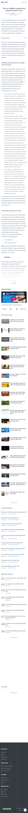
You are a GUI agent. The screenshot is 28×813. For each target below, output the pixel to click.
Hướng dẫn (4, 778)
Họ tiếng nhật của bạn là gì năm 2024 (10, 518)
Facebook (4, 789)
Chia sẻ (24, 309)
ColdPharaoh (12, 531)
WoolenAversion (13, 525)
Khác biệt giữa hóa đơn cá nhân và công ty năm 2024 (17, 384)
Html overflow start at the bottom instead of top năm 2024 (17, 339)
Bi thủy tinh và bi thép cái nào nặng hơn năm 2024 (17, 465)
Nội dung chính (5, 38)
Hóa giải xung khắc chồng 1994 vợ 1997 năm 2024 (17, 393)
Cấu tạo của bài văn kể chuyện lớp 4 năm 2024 (17, 447)
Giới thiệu (3, 752)
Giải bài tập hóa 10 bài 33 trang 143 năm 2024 (17, 329)
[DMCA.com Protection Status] (7, 808)
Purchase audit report (17, 304)
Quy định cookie (5, 770)
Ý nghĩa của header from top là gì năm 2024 (11, 523)
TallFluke (12, 550)
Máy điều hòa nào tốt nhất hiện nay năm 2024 (17, 356)
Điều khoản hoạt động (6, 766)
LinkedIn (4, 794)
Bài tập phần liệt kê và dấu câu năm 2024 (17, 474)
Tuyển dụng (4, 757)
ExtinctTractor (13, 567)
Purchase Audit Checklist (7, 304)
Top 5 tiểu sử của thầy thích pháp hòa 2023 (15, 630)
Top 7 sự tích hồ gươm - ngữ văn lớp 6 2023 (15, 578)
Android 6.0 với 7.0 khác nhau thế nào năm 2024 (17, 320)
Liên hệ (3, 754)
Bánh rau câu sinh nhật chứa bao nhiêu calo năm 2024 (14, 512)
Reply (5, 309)
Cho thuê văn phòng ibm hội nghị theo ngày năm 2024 (18, 483)
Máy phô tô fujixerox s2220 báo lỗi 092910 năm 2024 (17, 456)
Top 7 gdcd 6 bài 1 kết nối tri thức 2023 (14, 584)
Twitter (4, 792)
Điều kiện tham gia (6, 768)
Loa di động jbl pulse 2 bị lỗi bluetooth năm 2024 (18, 438)
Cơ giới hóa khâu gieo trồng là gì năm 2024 (18, 347)
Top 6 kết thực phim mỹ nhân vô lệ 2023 (14, 610)
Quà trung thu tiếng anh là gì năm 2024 (10, 566)
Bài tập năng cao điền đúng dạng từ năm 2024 (18, 429)
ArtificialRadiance (13, 538)
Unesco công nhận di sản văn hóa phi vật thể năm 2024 (17, 366)
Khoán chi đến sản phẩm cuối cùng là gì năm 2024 (13, 548)
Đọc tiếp (14, 283)
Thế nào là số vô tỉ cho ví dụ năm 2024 (10, 560)
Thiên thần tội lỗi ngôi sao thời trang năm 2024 (17, 402)
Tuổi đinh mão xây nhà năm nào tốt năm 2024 (11, 542)
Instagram (5, 796)
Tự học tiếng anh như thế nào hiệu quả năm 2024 (12, 529)
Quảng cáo (4, 759)
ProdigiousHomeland (14, 544)
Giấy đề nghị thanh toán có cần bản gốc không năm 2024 (17, 412)
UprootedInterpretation (14, 556)
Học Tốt (4, 2)
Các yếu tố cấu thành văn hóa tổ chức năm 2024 (12, 554)
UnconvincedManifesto (14, 519)
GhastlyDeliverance (14, 562)
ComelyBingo (13, 513)
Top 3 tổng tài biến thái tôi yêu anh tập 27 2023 (16, 604)
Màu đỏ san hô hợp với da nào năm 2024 (17, 420)
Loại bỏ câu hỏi (5, 780)
